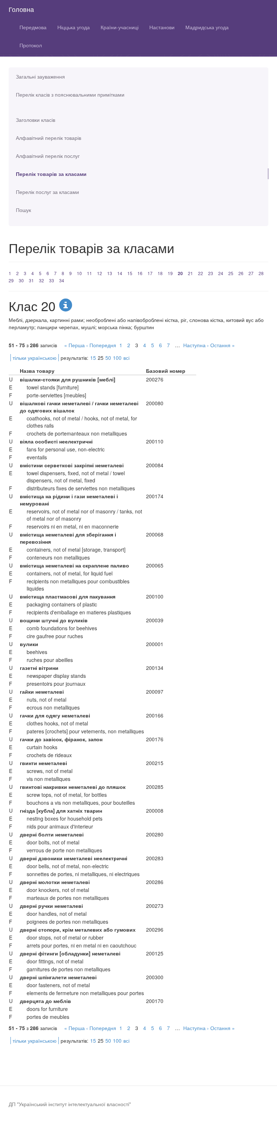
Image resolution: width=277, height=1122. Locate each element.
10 (79, 273)
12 (99, 273)
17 (150, 273)
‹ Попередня (101, 345)
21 (190, 273)
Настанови (162, 27)
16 (139, 273)
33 (51, 280)
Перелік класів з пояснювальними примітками (70, 94)
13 (109, 273)
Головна (21, 9)
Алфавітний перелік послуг (48, 155)
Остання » (222, 345)
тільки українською (35, 357)
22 (200, 273)
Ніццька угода (73, 27)
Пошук (23, 209)
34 (61, 280)
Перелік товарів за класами (51, 173)
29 (11, 280)
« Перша (74, 345)
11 (89, 273)
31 (31, 280)
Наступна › (196, 345)
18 (160, 273)
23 (210, 273)
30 (21, 280)
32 (41, 280)
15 (129, 273)
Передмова (33, 27)
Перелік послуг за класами (47, 191)
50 (108, 357)
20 (180, 273)
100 (117, 357)
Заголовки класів (35, 119)
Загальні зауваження (40, 76)
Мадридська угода (207, 27)
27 (251, 273)
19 (170, 273)
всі (126, 357)
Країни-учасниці (119, 27)
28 (261, 273)
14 (119, 273)
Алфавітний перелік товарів (48, 137)
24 (220, 273)
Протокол (30, 45)
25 (230, 273)
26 (240, 273)
